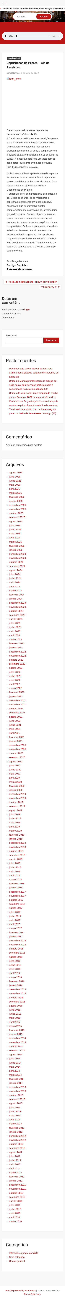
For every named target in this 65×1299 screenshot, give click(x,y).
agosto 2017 (15, 908)
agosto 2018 (15, 859)
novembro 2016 (17, 944)
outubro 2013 (16, 1095)
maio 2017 (14, 920)
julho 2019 (14, 814)
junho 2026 (15, 480)
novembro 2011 (17, 1188)
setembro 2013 (17, 1099)
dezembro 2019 (17, 794)
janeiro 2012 (16, 1180)
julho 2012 (14, 1156)
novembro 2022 (17, 655)
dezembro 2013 (17, 1087)
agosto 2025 (15, 521)
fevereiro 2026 (16, 497)
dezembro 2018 (17, 843)
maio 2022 (14, 680)
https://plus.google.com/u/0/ (23, 1253)
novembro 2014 (17, 1042)
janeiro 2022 (16, 696)
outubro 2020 (16, 753)
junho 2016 (15, 965)
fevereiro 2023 (16, 643)
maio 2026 (14, 484)
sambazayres (13, 73)
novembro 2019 (17, 798)
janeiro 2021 (16, 741)
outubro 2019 (16, 802)
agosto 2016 (15, 957)
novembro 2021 (17, 704)
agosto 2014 (15, 1054)
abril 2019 (14, 826)
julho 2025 (14, 525)
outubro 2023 (16, 611)
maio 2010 (14, 1213)
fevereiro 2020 (16, 786)
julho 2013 (14, 1107)
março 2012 (15, 1172)
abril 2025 (14, 537)
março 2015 (15, 1026)
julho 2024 (14, 574)
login (27, 309)
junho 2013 (15, 1111)
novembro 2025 (17, 509)
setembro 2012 (17, 1148)
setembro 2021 (17, 712)
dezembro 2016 (17, 940)
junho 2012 (15, 1160)
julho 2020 (14, 765)
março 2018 (15, 879)
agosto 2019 (15, 810)
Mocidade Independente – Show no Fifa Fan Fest (32, 282)
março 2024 (15, 590)
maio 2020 (14, 773)
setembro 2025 (17, 517)
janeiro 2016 (16, 985)
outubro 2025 (16, 513)
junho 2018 (15, 867)
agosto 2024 (15, 570)
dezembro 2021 (17, 700)
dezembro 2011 (17, 1184)
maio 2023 (14, 631)
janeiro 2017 (16, 936)
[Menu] (5, 3)
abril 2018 (14, 875)
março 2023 (15, 639)
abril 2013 (14, 1119)
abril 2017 (14, 924)
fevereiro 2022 (16, 692)
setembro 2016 (17, 952)
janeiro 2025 (16, 550)
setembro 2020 (17, 757)
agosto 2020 (15, 761)
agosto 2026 (15, 472)
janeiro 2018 (16, 887)
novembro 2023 (17, 607)
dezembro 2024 (17, 554)
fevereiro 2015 (16, 1030)
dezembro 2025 (17, 505)
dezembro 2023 (17, 602)
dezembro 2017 (17, 891)
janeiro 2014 (16, 1083)
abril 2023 (14, 635)
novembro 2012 (17, 1140)
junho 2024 (15, 578)
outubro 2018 (16, 851)
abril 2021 (14, 733)
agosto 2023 (15, 619)
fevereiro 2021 (16, 737)
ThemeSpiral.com (32, 1294)
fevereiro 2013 (16, 1128)
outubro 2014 (16, 1046)
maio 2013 (14, 1115)
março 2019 (15, 830)
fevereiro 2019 (16, 834)
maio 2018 (14, 871)
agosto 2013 (15, 1103)
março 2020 (15, 782)
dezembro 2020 (17, 745)
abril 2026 (14, 489)
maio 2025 (14, 533)
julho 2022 (14, 672)
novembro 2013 (17, 1091)
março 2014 (15, 1075)
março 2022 (15, 688)
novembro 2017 (17, 896)
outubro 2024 (16, 562)
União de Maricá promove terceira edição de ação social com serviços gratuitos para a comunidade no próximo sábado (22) (33, 385)
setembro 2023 (17, 615)
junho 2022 (15, 676)
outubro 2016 (16, 948)
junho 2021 (15, 725)
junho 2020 (15, 769)
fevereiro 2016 (16, 981)
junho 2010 (15, 1209)
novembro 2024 (17, 558)
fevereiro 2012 (16, 1176)
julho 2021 (14, 721)
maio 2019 (14, 822)
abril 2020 (14, 777)
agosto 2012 (15, 1152)
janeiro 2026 (16, 501)
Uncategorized (14, 58)
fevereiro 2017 (16, 932)
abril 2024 (14, 586)
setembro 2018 (17, 855)
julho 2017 (14, 912)
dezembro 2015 (17, 989)
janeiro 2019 (16, 839)
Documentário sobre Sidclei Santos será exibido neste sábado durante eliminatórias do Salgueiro (33, 372)
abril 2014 (14, 1071)
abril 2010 (14, 1217)
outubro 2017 (16, 900)
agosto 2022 (15, 668)
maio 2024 (14, 582)
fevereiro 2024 (16, 594)
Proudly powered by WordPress (20, 1290)
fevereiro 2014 (16, 1079)
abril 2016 (14, 973)
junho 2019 (15, 818)
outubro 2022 (16, 659)
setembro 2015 (17, 1001)
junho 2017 (15, 916)
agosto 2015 (15, 1005)
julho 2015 (14, 1009)
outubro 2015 (16, 997)
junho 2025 (15, 529)
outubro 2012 (16, 1144)
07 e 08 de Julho (49, 287)
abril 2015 (14, 1022)
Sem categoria (17, 1257)
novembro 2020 (17, 749)
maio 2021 (14, 729)
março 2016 (15, 977)
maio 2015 (14, 1018)
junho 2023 (15, 627)
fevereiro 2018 (16, 883)
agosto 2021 (15, 717)
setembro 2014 (17, 1050)
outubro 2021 (16, 708)
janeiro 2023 (16, 647)
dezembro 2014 (17, 1038)
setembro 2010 (17, 1197)
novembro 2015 (17, 993)
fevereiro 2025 (16, 546)
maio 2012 (14, 1164)
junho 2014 (15, 1062)
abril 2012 (14, 1168)
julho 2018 (14, 863)
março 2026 (15, 493)
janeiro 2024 (16, 598)
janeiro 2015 (16, 1034)
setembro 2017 (17, 904)
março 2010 (15, 1221)
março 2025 (15, 542)
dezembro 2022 (17, 651)
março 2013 (15, 1123)
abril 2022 (14, 684)
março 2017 (15, 928)
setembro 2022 (17, 664)
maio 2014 (14, 1066)
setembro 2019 (17, 806)
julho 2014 (14, 1058)
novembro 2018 (17, 847)
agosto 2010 (15, 1201)
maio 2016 (14, 969)
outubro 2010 (16, 1193)
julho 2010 (14, 1205)
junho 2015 (15, 1013)
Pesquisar (11, 335)
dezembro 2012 (17, 1136)
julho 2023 (14, 623)
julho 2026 (14, 476)
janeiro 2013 (16, 1132)
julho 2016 (14, 961)
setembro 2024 (17, 566)
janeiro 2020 (16, 790)
